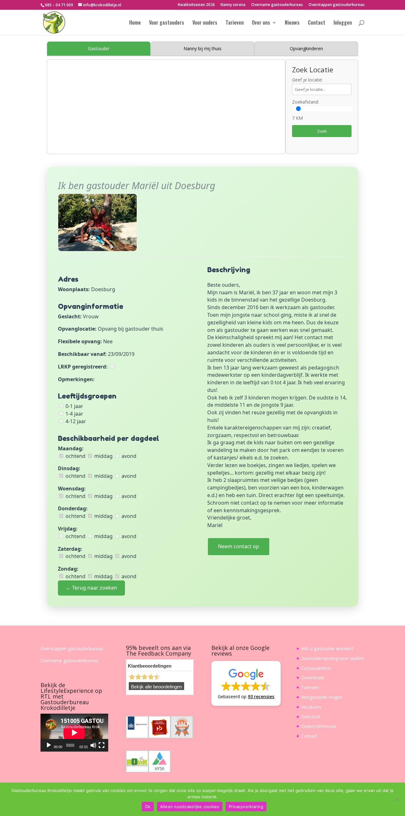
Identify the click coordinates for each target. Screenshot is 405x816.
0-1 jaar (73, 406)
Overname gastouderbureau (277, 5)
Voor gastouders (166, 23)
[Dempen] (93, 745)
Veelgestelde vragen (321, 697)
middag (103, 456)
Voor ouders (204, 23)
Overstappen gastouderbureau (336, 5)
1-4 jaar (73, 413)
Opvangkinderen (306, 48)
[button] (246, 683)
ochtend (74, 456)
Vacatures (311, 707)
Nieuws (292, 23)
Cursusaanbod (316, 668)
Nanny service (233, 5)
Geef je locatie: (307, 80)
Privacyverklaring (246, 806)
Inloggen (342, 23)
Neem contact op (238, 546)
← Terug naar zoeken (91, 587)
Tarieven (235, 23)
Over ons (261, 23)
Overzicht (311, 717)
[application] (74, 733)
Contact (316, 23)
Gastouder (98, 48)
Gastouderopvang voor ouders (332, 658)
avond (128, 456)
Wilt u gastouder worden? (327, 648)
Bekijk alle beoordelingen (156, 686)
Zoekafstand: (305, 102)
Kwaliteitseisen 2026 (196, 5)
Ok (148, 806)
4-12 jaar (75, 421)
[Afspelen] (49, 745)
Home (135, 23)
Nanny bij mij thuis (202, 48)
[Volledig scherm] (101, 745)
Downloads (313, 678)
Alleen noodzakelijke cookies (189, 806)
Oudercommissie (318, 726)
